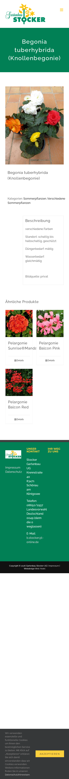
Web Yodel (40, 569)
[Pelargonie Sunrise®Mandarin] (19, 323)
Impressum (12, 467)
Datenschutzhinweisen (17, 774)
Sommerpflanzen (34, 198)
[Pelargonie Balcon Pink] (50, 323)
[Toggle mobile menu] (62, 10)
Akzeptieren (50, 753)
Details (20, 360)
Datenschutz (13, 472)
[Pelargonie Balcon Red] (19, 382)
